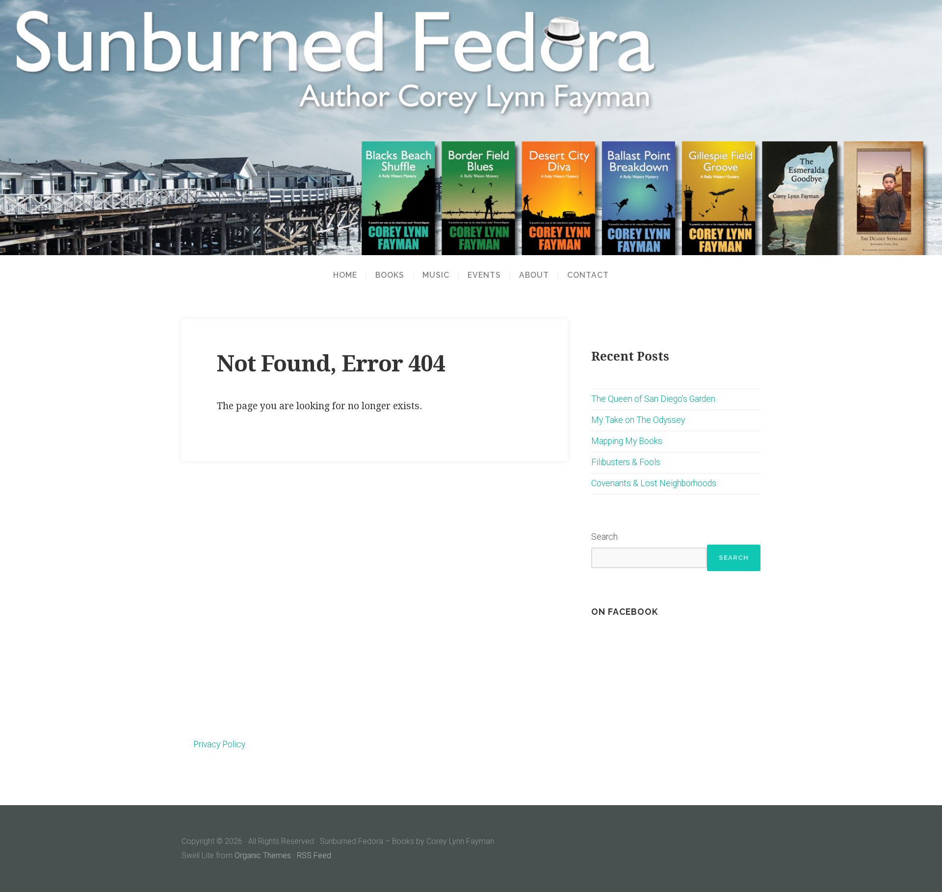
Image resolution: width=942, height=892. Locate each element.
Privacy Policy (219, 744)
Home (345, 275)
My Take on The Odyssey (638, 420)
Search (604, 537)
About (534, 275)
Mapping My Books (626, 441)
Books (389, 275)
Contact (588, 275)
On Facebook (624, 611)
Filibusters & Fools (625, 462)
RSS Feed (314, 855)
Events (484, 275)
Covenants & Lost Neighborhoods (653, 483)
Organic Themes (263, 855)
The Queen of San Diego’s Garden (653, 399)
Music (435, 275)
